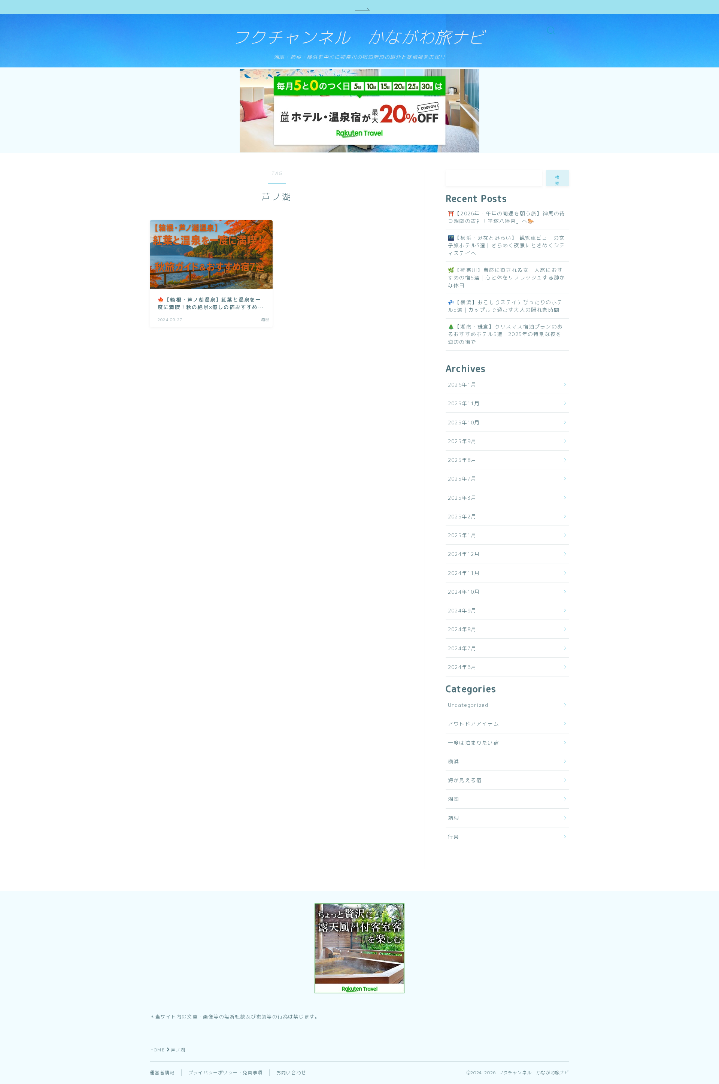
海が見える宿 (465, 780)
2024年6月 (462, 666)
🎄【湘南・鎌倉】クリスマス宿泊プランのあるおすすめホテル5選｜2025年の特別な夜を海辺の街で (505, 334)
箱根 (453, 817)
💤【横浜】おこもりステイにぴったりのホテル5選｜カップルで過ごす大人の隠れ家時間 (505, 306)
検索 (557, 180)
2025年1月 (462, 535)
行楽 (453, 836)
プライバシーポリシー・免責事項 (225, 1072)
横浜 (453, 761)
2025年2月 (462, 516)
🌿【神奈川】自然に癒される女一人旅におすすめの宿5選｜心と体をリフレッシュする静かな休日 (506, 277)
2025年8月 (462, 459)
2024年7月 (462, 648)
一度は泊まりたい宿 (473, 742)
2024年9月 (462, 610)
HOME (158, 1050)
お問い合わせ (291, 1072)
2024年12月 (464, 553)
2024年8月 (462, 629)
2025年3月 (462, 497)
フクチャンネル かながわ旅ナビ (358, 37)
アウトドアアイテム (473, 723)
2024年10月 (464, 591)
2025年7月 (462, 478)
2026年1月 (462, 384)
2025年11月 (464, 403)
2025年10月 (464, 422)
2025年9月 (462, 441)
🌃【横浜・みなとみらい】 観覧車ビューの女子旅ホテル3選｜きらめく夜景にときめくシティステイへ (506, 245)
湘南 (453, 798)
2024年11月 (464, 572)
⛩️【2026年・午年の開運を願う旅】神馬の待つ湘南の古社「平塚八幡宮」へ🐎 (506, 217)
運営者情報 (162, 1072)
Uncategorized (468, 704)
